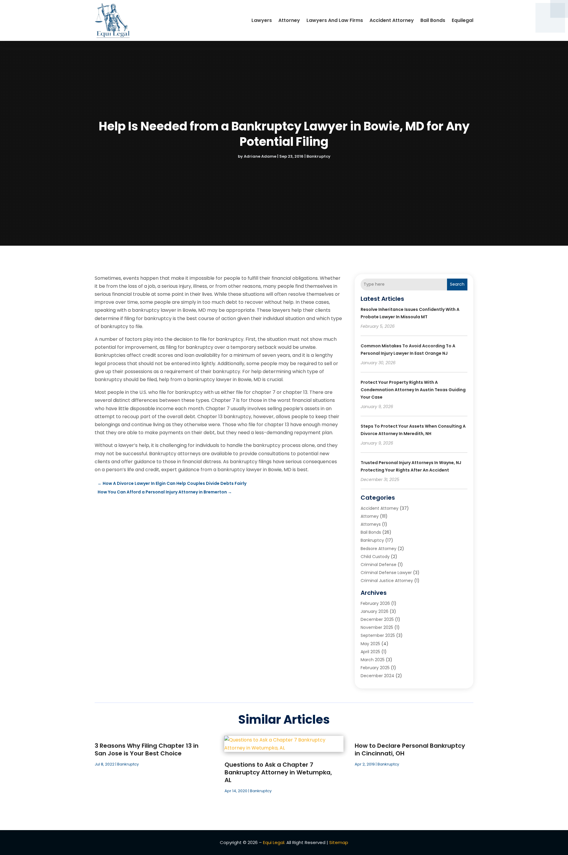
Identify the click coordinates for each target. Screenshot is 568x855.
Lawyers (261, 20)
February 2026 (375, 603)
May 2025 (370, 644)
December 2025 (377, 619)
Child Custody (375, 557)
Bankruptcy (318, 156)
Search (457, 284)
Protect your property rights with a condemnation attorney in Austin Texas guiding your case (413, 389)
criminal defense (378, 565)
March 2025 (373, 660)
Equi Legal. (274, 842)
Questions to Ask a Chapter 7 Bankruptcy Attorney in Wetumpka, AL (278, 772)
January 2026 (374, 611)
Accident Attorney (391, 20)
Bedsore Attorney (378, 549)
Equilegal (462, 20)
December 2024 (377, 676)
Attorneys (371, 524)
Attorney (289, 20)
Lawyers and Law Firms (334, 20)
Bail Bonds (432, 20)
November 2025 (377, 627)
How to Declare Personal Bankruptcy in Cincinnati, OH (410, 749)
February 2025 (375, 668)
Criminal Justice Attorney (387, 581)
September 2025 (378, 635)
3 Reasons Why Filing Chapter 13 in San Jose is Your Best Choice (147, 749)
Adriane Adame (260, 156)
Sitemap (338, 842)
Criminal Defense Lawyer (386, 573)
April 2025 (370, 652)
